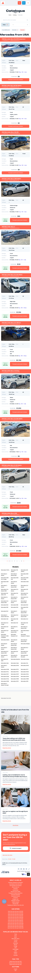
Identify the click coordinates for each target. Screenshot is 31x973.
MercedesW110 (15, 669)
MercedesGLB (4, 619)
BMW (15, 937)
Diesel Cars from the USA (16, 961)
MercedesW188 (25, 679)
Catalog (14, 15)
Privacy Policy (27, 872)
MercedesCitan (25, 581)
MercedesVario (5, 663)
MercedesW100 (15, 665)
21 (21, 561)
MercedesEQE (4, 607)
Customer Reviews (15, 894)
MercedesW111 (24, 669)
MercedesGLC (24, 619)
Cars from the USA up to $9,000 (15, 922)
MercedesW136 (15, 676)
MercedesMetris (5, 639)
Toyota (15, 940)
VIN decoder (15, 903)
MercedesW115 (15, 671)
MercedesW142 (5, 679)
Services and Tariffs (15, 891)
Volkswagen (15, 949)
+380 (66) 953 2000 (7, 855)
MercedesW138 (25, 676)
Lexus (15, 953)
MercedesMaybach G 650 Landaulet (5, 636)
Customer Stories (15, 896)
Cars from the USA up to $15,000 (15, 926)
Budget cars (15, 899)
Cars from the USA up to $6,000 (15, 917)
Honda (15, 941)
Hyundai (15, 955)
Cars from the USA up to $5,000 (15, 916)
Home (10, 15)
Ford (15, 935)
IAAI (15, 970)
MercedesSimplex (25, 643)
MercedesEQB (14, 605)
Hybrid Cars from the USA (15, 964)
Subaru (15, 952)
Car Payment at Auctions (15, 885)
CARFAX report (15, 902)
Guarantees (15, 890)
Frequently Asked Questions (15, 893)
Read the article (7, 748)
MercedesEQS (14, 607)
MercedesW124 (25, 674)
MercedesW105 (25, 665)
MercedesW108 (5, 669)
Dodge (15, 946)
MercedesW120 (25, 671)
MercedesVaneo (25, 659)
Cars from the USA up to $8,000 (15, 920)
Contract (15, 888)
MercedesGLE (14, 622)
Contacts (15, 897)
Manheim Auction (15, 900)
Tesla (15, 934)
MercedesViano (15, 663)
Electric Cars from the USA (15, 963)
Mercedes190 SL (5, 570)
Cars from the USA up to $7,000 (15, 919)
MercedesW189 (5, 681)
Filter (4, 24)
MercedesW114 (5, 671)
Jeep (15, 947)
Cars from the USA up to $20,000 (15, 928)
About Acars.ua (15, 887)
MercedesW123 (15, 674)
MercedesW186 (15, 679)
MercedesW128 (5, 676)
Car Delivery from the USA (15, 884)
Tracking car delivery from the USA (15, 905)
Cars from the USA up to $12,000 (15, 925)
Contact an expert (16, 848)
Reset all (22, 30)
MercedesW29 (24, 681)
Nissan (15, 944)
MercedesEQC (24, 605)
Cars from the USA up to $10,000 (15, 923)
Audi (15, 950)
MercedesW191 (15, 681)
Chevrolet (15, 943)
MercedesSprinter (15, 659)
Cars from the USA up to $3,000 (15, 912)
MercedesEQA (4, 605)
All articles (15, 825)
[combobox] (20, 25)
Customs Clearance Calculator (15, 882)
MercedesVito (24, 663)
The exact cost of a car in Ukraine (15, 79)
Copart (15, 969)
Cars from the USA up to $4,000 (15, 914)
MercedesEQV (4, 611)
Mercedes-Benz (15, 938)
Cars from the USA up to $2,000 (15, 911)
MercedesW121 (5, 674)
